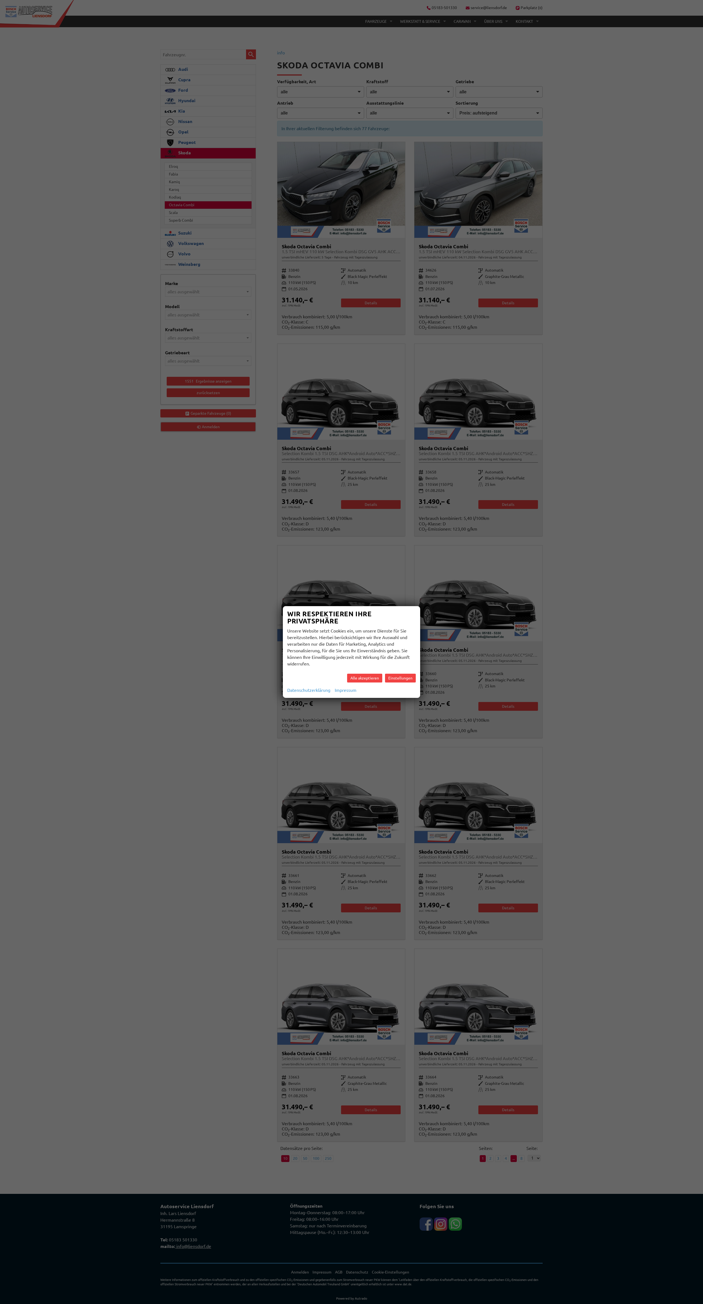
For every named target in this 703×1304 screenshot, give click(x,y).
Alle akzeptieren (364, 678)
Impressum (345, 690)
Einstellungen (400, 678)
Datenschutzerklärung (308, 690)
